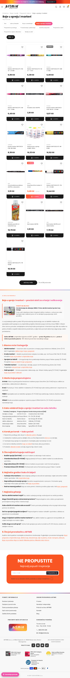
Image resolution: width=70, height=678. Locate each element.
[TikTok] (47, 645)
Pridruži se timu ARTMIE (43, 607)
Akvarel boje (33, 538)
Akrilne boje (24, 538)
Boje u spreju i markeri (43, 23)
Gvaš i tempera (53, 538)
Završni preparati (44, 28)
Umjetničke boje (14, 538)
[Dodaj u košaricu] (16, 80)
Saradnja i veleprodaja (43, 604)
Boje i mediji (14, 13)
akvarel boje (16, 367)
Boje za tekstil (18, 540)
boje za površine (15, 356)
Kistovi (47, 540)
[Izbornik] (2, 7)
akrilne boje (19, 351)
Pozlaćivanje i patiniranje (28, 28)
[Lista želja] (64, 7)
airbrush (19, 373)
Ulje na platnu (42, 538)
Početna (5, 13)
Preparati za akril (58, 28)
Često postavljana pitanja (10, 607)
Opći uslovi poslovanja (9, 610)
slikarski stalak (15, 447)
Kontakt (38, 610)
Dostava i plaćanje (7, 601)
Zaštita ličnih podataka (9, 613)
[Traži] (56, 7)
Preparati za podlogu (10, 28)
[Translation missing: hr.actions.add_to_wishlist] (22, 47)
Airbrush (61, 538)
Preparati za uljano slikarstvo (12, 32)
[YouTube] (42, 645)
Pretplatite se (52, 573)
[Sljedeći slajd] (23, 55)
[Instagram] (38, 645)
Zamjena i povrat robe (9, 604)
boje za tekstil (15, 362)
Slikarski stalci (39, 540)
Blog (37, 613)
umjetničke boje (27, 356)
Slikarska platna (29, 540)
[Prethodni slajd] (9, 55)
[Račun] (60, 7)
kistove (47, 438)
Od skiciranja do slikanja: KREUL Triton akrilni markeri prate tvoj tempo (38, 309)
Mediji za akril (29, 32)
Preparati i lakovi (25, 13)
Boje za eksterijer (27, 23)
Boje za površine (7, 540)
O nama (38, 601)
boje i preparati (29, 351)
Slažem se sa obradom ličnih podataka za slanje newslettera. (30, 579)
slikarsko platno (31, 435)
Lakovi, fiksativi (14, 23)
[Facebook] (33, 645)
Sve (5, 23)
